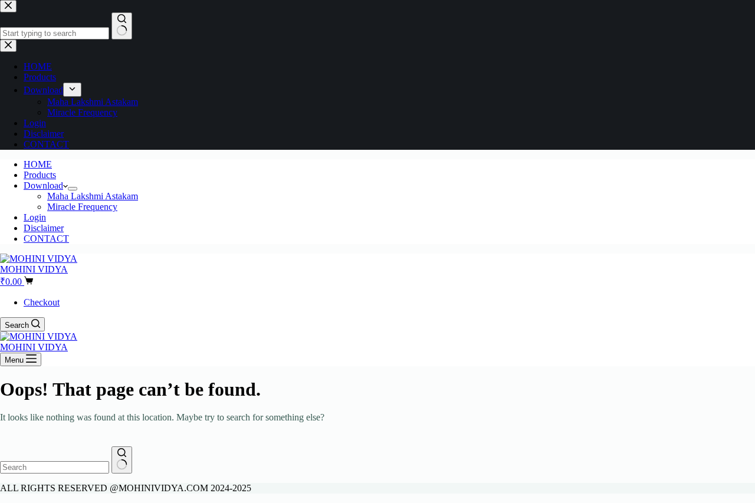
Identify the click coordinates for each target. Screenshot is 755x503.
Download (43, 185)
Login (35, 217)
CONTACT (46, 239)
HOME (38, 164)
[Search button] (121, 460)
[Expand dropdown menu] (72, 188)
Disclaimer (44, 228)
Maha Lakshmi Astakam (92, 196)
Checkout (42, 302)
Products (40, 175)
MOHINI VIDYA (34, 269)
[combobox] (54, 467)
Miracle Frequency (82, 207)
